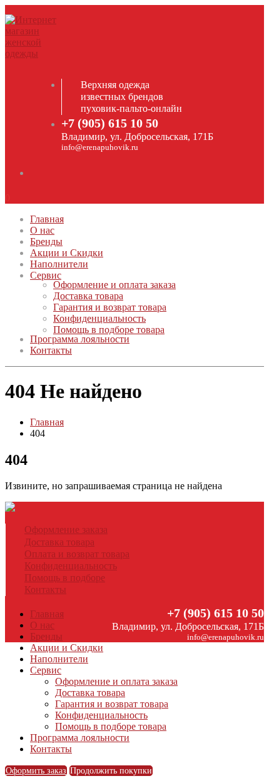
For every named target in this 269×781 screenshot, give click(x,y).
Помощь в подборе (64, 577)
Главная (47, 219)
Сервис (45, 275)
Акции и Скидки (66, 252)
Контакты (51, 350)
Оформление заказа (66, 529)
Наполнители (59, 264)
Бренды (46, 241)
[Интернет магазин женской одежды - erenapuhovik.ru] (39, 53)
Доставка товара (88, 296)
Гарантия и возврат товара (109, 307)
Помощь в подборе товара (109, 329)
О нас (42, 230)
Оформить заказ (36, 770)
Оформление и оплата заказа (114, 284)
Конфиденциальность (99, 318)
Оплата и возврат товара (76, 554)
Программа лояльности (79, 339)
